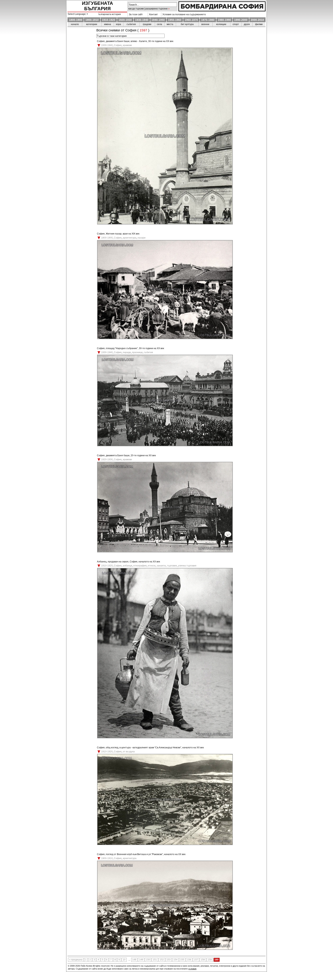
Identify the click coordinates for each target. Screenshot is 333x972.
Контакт (153, 14)
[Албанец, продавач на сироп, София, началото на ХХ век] (165, 737)
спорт (236, 24)
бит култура (187, 24)
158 (203, 959)
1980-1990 (224, 19)
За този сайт (135, 14)
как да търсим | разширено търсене (148, 8)
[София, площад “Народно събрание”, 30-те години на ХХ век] (165, 445)
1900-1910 (92, 19)
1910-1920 (108, 19)
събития (131, 24)
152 (162, 959)
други (247, 24)
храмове (127, 45)
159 (210, 959)
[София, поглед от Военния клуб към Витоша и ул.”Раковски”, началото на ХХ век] (165, 949)
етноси (152, 565)
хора (118, 24)
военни (205, 24)
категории (91, 24)
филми (259, 24)
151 (155, 959)
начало (75, 24)
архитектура (129, 237)
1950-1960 (174, 19)
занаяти (161, 565)
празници (137, 352)
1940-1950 (158, 19)
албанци (127, 565)
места (170, 24)
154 (175, 959)
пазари (141, 237)
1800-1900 (75, 19)
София (118, 45)
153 (168, 959)
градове (147, 24)
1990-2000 (240, 19)
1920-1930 (125, 19)
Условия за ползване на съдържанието (183, 14)
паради (127, 352)
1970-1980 (207, 19)
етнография (140, 565)
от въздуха (129, 751)
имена (107, 24)
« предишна (75, 959)
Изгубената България (97, 6)
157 (196, 959)
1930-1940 (141, 19)
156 (189, 959)
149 (141, 959)
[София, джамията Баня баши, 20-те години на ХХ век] (165, 551)
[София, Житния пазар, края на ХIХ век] (165, 338)
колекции (221, 24)
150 (148, 959)
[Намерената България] (222, 10)
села (159, 24)
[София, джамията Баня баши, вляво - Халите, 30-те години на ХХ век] (165, 223)
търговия (172, 565)
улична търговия (187, 565)
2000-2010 (257, 19)
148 (134, 959)
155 (182, 959)
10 (124, 959)
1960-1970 (191, 19)
